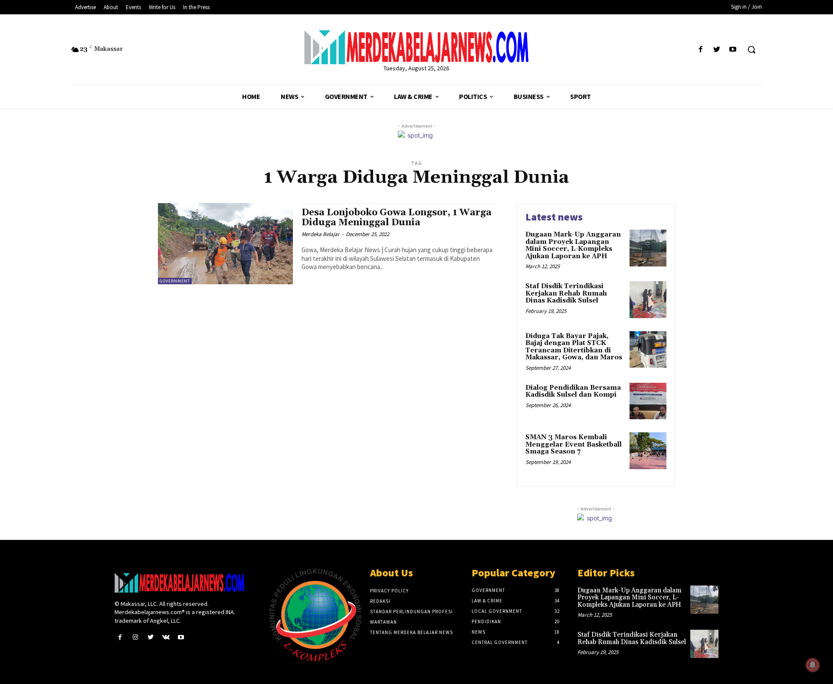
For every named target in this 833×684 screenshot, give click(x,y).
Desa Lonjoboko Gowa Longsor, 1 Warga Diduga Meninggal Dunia (397, 217)
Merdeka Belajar (321, 234)
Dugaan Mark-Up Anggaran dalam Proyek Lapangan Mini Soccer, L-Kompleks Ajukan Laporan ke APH (573, 245)
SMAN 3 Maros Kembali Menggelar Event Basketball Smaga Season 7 (573, 444)
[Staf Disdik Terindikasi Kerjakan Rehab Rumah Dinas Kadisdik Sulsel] (648, 299)
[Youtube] (733, 50)
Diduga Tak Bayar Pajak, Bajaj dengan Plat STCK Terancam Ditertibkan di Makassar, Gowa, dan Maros (573, 347)
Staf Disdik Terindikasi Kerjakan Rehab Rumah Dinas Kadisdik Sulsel (566, 293)
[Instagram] (135, 637)
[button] (751, 49)
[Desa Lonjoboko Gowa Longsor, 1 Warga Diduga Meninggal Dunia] (225, 243)
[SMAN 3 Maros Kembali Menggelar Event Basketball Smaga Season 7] (648, 450)
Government (175, 281)
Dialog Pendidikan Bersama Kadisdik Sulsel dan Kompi (573, 391)
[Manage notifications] (813, 665)
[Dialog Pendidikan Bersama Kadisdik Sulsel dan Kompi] (648, 401)
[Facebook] (700, 50)
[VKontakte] (166, 637)
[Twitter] (717, 50)
